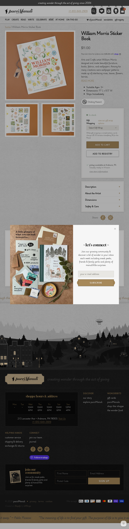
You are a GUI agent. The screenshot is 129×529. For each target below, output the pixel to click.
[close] (115, 229)
